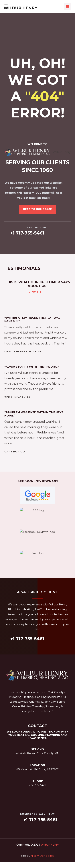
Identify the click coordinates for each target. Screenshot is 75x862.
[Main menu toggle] (67, 6)
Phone (37, 781)
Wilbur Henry (20, 7)
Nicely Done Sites (42, 855)
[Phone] (37, 775)
